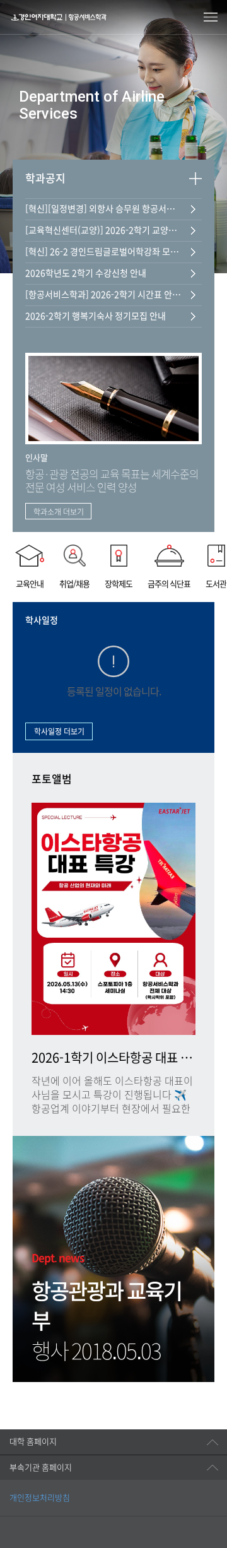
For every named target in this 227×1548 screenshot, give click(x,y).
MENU (211, 17)
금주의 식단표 (169, 584)
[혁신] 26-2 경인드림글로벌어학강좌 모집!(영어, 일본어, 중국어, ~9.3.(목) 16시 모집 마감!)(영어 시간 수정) (104, 251)
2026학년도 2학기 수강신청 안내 (85, 273)
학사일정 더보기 (59, 731)
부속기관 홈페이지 (40, 1467)
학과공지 (45, 178)
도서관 (216, 584)
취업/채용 (74, 584)
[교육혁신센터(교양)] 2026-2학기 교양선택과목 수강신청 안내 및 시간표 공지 (104, 230)
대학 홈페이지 (33, 1442)
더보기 (195, 178)
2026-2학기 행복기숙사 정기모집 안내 (95, 316)
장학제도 (118, 584)
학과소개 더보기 (58, 512)
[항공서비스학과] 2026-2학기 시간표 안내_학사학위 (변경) (104, 294)
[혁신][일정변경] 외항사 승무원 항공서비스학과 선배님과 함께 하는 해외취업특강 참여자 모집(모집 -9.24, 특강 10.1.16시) (104, 208)
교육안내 (30, 584)
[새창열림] (29, 1515)
